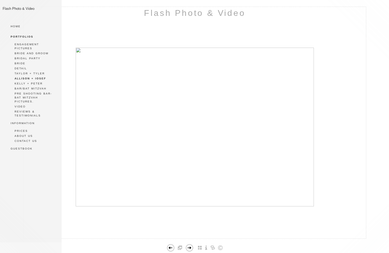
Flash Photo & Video (194, 13)
